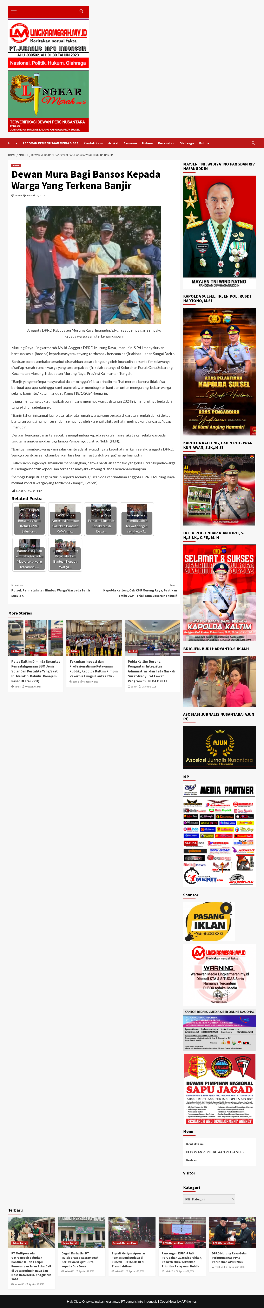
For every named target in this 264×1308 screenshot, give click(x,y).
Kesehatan (166, 143)
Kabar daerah (20, 1243)
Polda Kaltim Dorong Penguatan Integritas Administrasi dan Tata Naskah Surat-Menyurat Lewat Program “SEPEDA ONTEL (151, 671)
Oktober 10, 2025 (33, 686)
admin (18, 195)
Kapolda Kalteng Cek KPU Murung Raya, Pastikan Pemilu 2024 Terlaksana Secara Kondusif (140, 590)
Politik (204, 143)
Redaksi (191, 1160)
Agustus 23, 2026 (136, 1271)
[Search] (253, 143)
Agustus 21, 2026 (186, 1271)
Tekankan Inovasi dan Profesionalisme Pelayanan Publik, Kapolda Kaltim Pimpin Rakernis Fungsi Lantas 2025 (94, 668)
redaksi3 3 (19, 1284)
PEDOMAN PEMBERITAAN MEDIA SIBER (50, 143)
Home (12, 143)
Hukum (147, 143)
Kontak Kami (93, 143)
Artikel (113, 143)
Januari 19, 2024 (36, 195)
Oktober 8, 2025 (149, 686)
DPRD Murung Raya (173, 1243)
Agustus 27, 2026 (36, 1284)
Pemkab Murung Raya (124, 1243)
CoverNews (168, 1301)
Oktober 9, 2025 (90, 681)
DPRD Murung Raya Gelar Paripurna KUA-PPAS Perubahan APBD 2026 (229, 1257)
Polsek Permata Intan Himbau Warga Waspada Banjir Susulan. (50, 590)
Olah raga (186, 143)
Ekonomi (130, 143)
